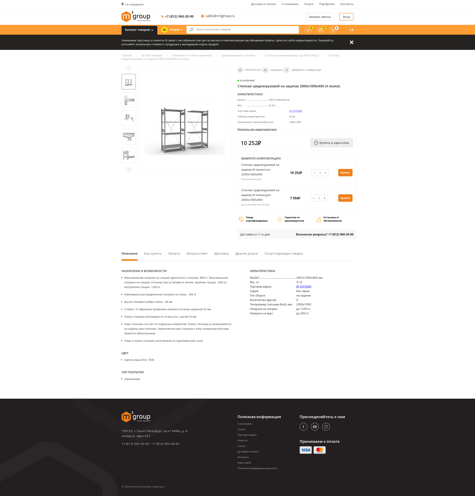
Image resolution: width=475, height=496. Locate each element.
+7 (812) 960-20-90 (179, 16)
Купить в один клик (334, 143)
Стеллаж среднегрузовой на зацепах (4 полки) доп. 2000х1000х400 (260, 195)
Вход (346, 17)
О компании (290, 4)
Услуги (308, 4)
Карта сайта (244, 462)
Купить (345, 172)
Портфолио (327, 4)
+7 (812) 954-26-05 (165, 444)
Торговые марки (247, 434)
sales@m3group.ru (220, 16)
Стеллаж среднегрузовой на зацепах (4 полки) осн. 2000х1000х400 (260, 169)
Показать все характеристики (257, 129)
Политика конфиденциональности (257, 468)
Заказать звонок (320, 17)
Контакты (346, 4)
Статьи (241, 446)
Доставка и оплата (263, 4)
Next (129, 169)
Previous (129, 68)
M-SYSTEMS (295, 111)
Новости (242, 440)
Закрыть (351, 42)
